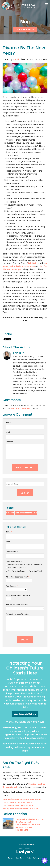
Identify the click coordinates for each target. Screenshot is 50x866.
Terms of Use (13, 858)
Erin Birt (17, 59)
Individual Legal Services (18, 568)
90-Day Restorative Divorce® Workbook (21, 808)
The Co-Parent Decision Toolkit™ (18, 802)
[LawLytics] (25, 851)
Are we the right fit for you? (22, 764)
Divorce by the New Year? (24, 50)
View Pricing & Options (25, 714)
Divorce (10, 512)
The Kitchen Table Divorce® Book (18, 805)
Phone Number (13, 551)
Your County (12, 586)
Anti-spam (37, 858)
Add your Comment (21, 408)
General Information (26, 512)
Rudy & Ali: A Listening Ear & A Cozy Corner (22, 799)
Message (9, 442)
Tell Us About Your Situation (17, 614)
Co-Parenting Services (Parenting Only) (25, 571)
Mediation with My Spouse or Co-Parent (25, 564)
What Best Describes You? (17, 577)
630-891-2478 (26, 29)
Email (8, 432)
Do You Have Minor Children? (18, 595)
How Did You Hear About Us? (17, 604)
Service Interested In (15, 561)
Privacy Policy (26, 858)
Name (8, 423)
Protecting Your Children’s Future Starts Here (25, 668)
